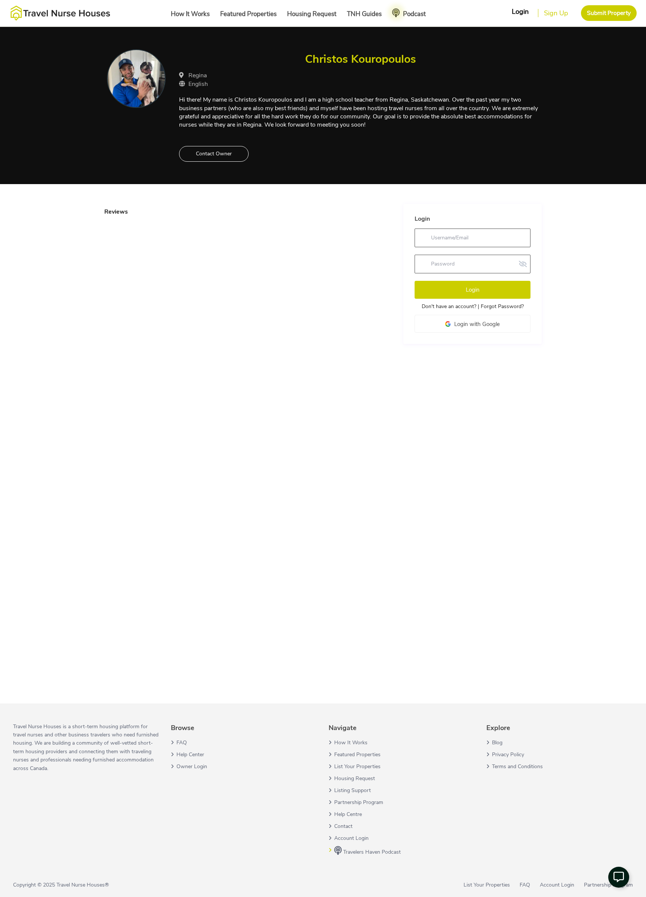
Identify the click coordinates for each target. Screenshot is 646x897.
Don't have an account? (449, 306)
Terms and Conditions (517, 766)
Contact (343, 826)
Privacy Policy (508, 754)
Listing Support (352, 790)
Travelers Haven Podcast (371, 852)
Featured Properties (248, 14)
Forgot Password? (502, 306)
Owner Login (191, 766)
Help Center (190, 754)
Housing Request (311, 14)
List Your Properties (357, 766)
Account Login (351, 838)
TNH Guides (364, 14)
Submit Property (609, 13)
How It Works (190, 14)
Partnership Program (358, 802)
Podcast (414, 14)
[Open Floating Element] (618, 877)
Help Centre (348, 814)
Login (473, 290)
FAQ (181, 742)
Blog (497, 742)
